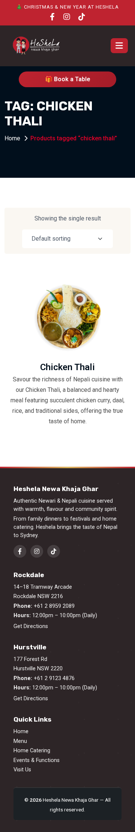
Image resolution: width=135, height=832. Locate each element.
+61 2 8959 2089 (54, 606)
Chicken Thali (67, 367)
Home (12, 138)
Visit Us (22, 770)
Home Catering (32, 750)
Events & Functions (37, 760)
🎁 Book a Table (67, 79)
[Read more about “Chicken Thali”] (105, 317)
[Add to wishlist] (105, 336)
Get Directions (31, 626)
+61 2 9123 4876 (54, 678)
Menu (20, 741)
